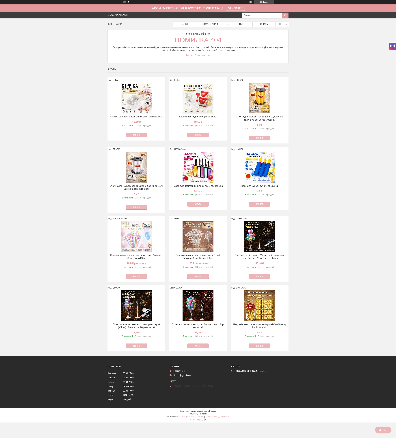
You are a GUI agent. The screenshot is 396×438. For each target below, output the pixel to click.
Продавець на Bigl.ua (198, 414)
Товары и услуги (210, 24)
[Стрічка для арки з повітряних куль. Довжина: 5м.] (136, 98)
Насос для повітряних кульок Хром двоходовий (198, 186)
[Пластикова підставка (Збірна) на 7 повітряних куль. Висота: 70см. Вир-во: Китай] (259, 236)
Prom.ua (212, 411)
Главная (184, 24)
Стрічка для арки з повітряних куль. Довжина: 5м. (136, 116)
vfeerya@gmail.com (182, 375)
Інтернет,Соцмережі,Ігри (198, 55)
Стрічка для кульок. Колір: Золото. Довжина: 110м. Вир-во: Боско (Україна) (259, 118)
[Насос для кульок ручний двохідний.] (259, 167)
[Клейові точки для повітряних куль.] (198, 98)
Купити (136, 135)
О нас (241, 24)
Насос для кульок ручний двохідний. (259, 186)
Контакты (264, 24)
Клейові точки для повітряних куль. (198, 116)
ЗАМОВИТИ (235, 8)
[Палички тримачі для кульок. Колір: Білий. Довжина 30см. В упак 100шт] (198, 236)
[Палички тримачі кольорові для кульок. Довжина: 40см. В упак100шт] (136, 236)
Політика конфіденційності (217, 417)
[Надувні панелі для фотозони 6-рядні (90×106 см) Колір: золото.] (259, 305)
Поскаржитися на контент (192, 417)
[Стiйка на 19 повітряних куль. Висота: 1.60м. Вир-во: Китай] (198, 305)
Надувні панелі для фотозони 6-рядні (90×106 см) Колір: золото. (259, 326)
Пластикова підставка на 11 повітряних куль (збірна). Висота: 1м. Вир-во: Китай (136, 326)
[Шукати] (285, 15)
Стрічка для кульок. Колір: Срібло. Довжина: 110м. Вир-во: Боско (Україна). (136, 187)
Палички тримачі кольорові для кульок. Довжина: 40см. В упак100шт (136, 257)
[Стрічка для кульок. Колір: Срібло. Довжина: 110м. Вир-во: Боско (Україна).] (136, 167)
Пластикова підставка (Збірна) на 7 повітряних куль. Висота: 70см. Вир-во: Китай (259, 257)
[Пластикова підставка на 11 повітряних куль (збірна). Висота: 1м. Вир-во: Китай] (136, 305)
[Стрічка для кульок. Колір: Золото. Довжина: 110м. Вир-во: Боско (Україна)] (259, 98)
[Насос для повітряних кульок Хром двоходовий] (198, 167)
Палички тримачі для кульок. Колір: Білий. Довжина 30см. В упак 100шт (197, 257)
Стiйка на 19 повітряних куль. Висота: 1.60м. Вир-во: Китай (198, 326)
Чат (385, 430)
